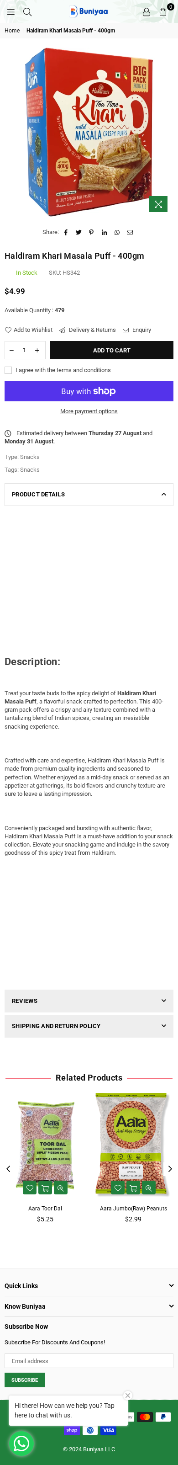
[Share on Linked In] (104, 232)
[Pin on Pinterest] (91, 232)
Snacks (30, 469)
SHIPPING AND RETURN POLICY (56, 1026)
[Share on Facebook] (66, 232)
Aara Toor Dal (45, 1208)
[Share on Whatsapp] (117, 232)
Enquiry (141, 329)
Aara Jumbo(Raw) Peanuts (133, 1208)
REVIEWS (24, 1000)
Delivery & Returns (92, 329)
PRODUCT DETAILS (38, 494)
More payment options (89, 411)
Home (12, 30)
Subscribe (24, 1380)
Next (170, 1169)
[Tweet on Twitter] (78, 232)
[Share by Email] (129, 232)
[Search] (27, 11)
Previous (8, 1169)
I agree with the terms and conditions (62, 370)
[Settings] (146, 11)
